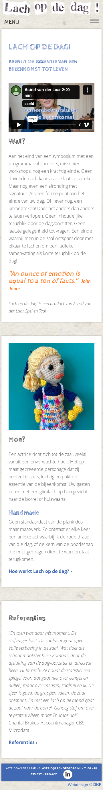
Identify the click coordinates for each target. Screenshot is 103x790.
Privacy (51, 774)
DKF (97, 784)
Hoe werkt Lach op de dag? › (40, 571)
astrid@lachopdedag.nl (61, 768)
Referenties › (23, 742)
